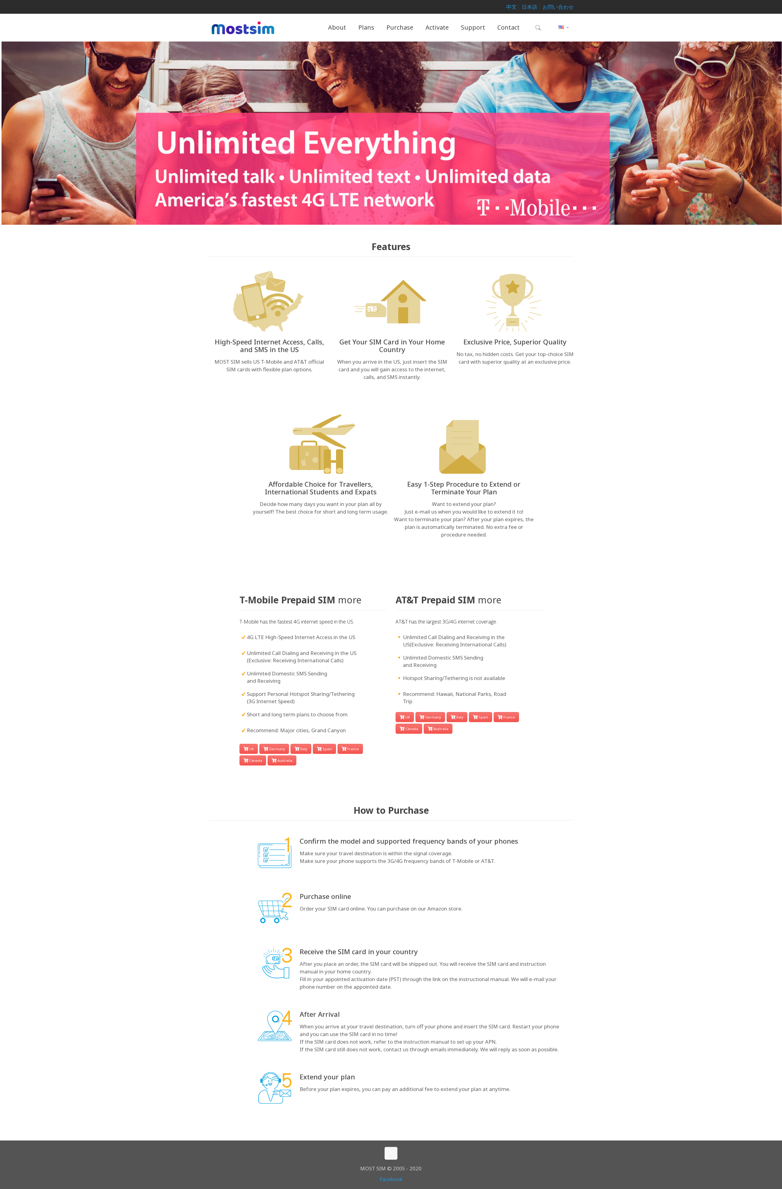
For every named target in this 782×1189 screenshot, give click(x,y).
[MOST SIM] (243, 27)
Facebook (391, 1179)
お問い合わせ (558, 6)
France (353, 749)
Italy (303, 749)
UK (251, 749)
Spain (327, 749)
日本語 (529, 6)
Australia (284, 760)
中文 (511, 6)
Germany (277, 749)
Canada (255, 760)
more (349, 600)
